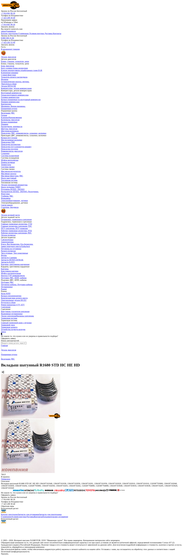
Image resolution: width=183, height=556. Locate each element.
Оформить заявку (8, 338)
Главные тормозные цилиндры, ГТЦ (16, 224)
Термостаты (6, 165)
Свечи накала (7, 205)
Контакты (38, 517)
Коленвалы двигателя (10, 120)
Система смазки (8, 167)
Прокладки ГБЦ (8, 142)
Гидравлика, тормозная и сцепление (16, 219)
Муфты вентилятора (9, 160)
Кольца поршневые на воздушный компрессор (21, 99)
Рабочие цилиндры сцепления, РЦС (16, 233)
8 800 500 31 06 (7, 38)
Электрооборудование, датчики (14, 200)
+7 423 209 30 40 (8, 18)
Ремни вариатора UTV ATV (13, 305)
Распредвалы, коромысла (11, 126)
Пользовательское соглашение (55, 517)
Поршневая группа (9, 108)
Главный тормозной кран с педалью (16, 323)
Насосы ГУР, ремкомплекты (13, 276)
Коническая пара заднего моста (14, 298)
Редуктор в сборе (8, 302)
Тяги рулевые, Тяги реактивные (14, 253)
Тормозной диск (8, 325)
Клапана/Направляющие (11, 117)
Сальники (5, 153)
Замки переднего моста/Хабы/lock (15, 246)
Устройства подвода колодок (13, 329)
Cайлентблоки (7, 240)
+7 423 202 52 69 (8, 42)
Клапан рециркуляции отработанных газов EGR (21, 70)
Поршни (4, 124)
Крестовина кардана (9, 271)
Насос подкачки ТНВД (10, 187)
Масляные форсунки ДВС (12, 176)
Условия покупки (18, 517)
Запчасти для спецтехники (50, 514)
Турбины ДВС (7, 196)
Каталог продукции (9, 514)
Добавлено (5, 479)
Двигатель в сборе (9, 84)
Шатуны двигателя (9, 129)
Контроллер (6, 104)
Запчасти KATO (8, 262)
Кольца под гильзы (9, 138)
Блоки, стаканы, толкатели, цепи (15, 61)
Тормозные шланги (9, 327)
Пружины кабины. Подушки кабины (16, 284)
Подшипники (7, 287)
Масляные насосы (8, 174)
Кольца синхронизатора (11, 296)
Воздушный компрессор (11, 93)
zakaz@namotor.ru (8, 31)
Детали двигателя (8, 350)
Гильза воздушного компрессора (15, 95)
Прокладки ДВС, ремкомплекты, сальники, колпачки (23, 133)
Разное (4, 289)
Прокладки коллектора (10, 144)
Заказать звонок (7, 27)
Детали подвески (8, 235)
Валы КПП (5, 293)
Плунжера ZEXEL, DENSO (13, 189)
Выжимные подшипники (12, 314)
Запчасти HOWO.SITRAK (12, 260)
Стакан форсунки (8, 75)
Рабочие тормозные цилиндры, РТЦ (16, 231)
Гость (3, 47)
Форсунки (5, 194)
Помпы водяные (8, 162)
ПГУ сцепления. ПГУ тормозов (14, 228)
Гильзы (4, 115)
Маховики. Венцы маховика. (13, 106)
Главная (4, 345)
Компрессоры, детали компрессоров (16, 88)
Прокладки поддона (9, 149)
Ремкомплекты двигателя (12, 151)
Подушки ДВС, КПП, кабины (14, 278)
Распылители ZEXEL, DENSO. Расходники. (20, 191)
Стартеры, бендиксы (10, 207)
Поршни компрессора (10, 102)
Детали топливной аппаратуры (14, 185)
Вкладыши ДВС (8, 113)
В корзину (5, 477)
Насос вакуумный (8, 178)
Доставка (30, 517)
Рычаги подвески (8, 251)
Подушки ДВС (7, 282)
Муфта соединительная (11, 273)
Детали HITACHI (8, 86)
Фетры (4, 255)
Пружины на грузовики (11, 249)
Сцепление (5, 307)
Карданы (5, 269)
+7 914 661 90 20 (8, 13)
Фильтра (4, 79)
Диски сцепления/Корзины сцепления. (17, 316)
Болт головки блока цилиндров (14, 68)
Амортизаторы (7, 242)
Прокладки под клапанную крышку (16, 147)
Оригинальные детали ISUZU (14, 300)
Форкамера (5, 198)
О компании (6, 517)
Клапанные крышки (9, 73)
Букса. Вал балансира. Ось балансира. (17, 244)
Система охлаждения (10, 156)
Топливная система (9, 180)
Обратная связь (7, 506)
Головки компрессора (10, 97)
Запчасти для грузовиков (28, 514)
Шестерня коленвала (10, 131)
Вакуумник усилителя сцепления (15, 311)
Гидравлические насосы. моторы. (15, 82)
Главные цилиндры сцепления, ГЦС (16, 226)
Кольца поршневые (9, 122)
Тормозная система (9, 318)
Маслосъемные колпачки (11, 140)
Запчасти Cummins (9, 258)
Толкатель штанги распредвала (14, 77)
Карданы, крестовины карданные (15, 264)
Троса (3, 332)
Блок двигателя (7, 66)
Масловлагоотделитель (11, 171)
